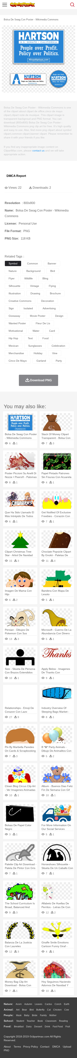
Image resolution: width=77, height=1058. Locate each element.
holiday (38, 353)
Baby (26, 1015)
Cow (66, 1009)
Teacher (31, 1021)
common (32, 263)
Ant (17, 1009)
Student (20, 1021)
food (45, 338)
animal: (8, 1009)
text (30, 338)
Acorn (19, 1004)
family (43, 1015)
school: (9, 1020)
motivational (16, 330)
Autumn (28, 1004)
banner (52, 263)
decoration (47, 300)
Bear (24, 1009)
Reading (63, 1021)
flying (52, 285)
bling (45, 278)
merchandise (16, 353)
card (52, 330)
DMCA (56, 1046)
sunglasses (35, 345)
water (36, 330)
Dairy (29, 1026)
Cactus (48, 1004)
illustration (15, 293)
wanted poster (17, 323)
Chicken (57, 1009)
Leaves (38, 1004)
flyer (12, 278)
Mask (18, 1015)
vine (54, 353)
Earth (66, 1004)
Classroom (50, 1021)
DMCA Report (16, 175)
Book (40, 1021)
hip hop (13, 338)
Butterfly (40, 1009)
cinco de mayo (18, 360)
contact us (38, 150)
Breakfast (19, 1026)
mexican (14, 345)
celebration (58, 345)
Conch (58, 1004)
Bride (34, 1015)
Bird (32, 1009)
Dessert (38, 1026)
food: (7, 1026)
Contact (44, 1046)
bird (52, 270)
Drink (47, 1026)
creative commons (20, 300)
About (7, 1046)
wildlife (28, 278)
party (59, 360)
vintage (34, 285)
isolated (28, 308)
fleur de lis (43, 323)
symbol (13, 263)
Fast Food (58, 1026)
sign (11, 308)
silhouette (14, 285)
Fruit (67, 1026)
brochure (55, 293)
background (33, 270)
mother (52, 1015)
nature (13, 270)
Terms (17, 1046)
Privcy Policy (30, 1046)
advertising (49, 308)
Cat (49, 1009)
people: (8, 1015)
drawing (35, 293)
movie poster (37, 315)
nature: (8, 1003)
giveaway (14, 315)
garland (41, 360)
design (59, 315)
